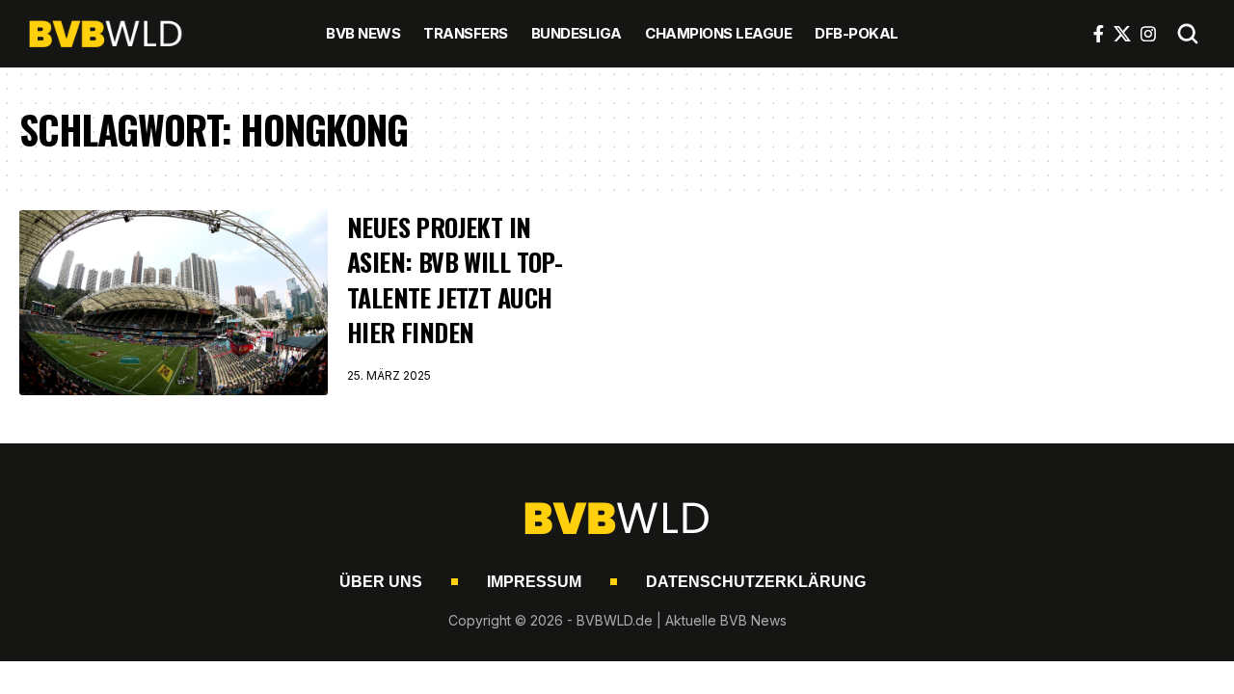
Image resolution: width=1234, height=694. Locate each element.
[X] (1122, 33)
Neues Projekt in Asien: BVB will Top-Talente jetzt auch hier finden (454, 279)
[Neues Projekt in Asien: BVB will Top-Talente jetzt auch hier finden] (173, 302)
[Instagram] (1148, 33)
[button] (1187, 34)
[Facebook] (1098, 33)
